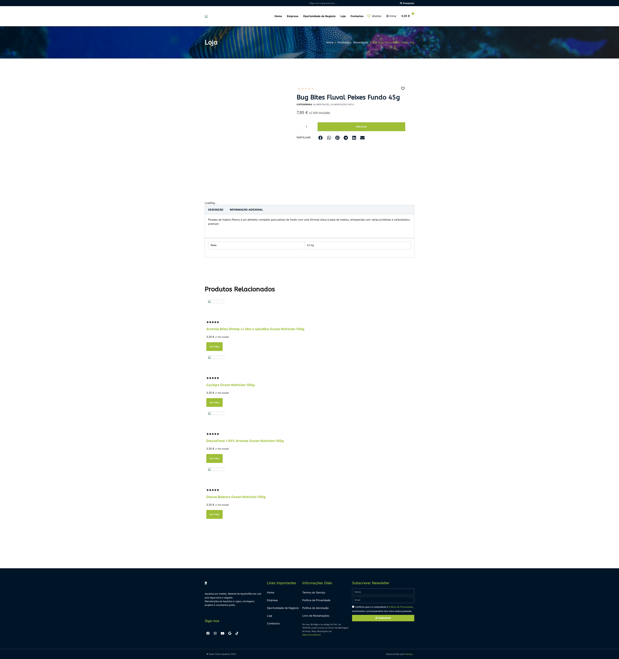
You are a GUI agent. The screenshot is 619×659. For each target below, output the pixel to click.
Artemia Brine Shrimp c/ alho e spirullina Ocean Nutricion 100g (255, 329)
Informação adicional (246, 209)
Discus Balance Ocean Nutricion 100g (236, 497)
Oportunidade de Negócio (283, 608)
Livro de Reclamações (315, 615)
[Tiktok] (237, 633)
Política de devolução (315, 608)
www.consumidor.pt (311, 634)
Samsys (409, 654)
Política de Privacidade (316, 600)
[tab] (215, 209)
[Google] (229, 633)
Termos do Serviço (313, 592)
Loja (269, 615)
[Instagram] (215, 633)
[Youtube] (222, 633)
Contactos (273, 623)
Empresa (272, 600)
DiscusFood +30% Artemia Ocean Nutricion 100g (245, 441)
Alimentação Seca (342, 104)
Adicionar (361, 126)
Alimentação (360, 42)
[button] (320, 137)
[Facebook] (208, 633)
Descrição (215, 209)
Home (330, 42)
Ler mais (214, 346)
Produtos (343, 42)
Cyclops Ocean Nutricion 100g (230, 385)
